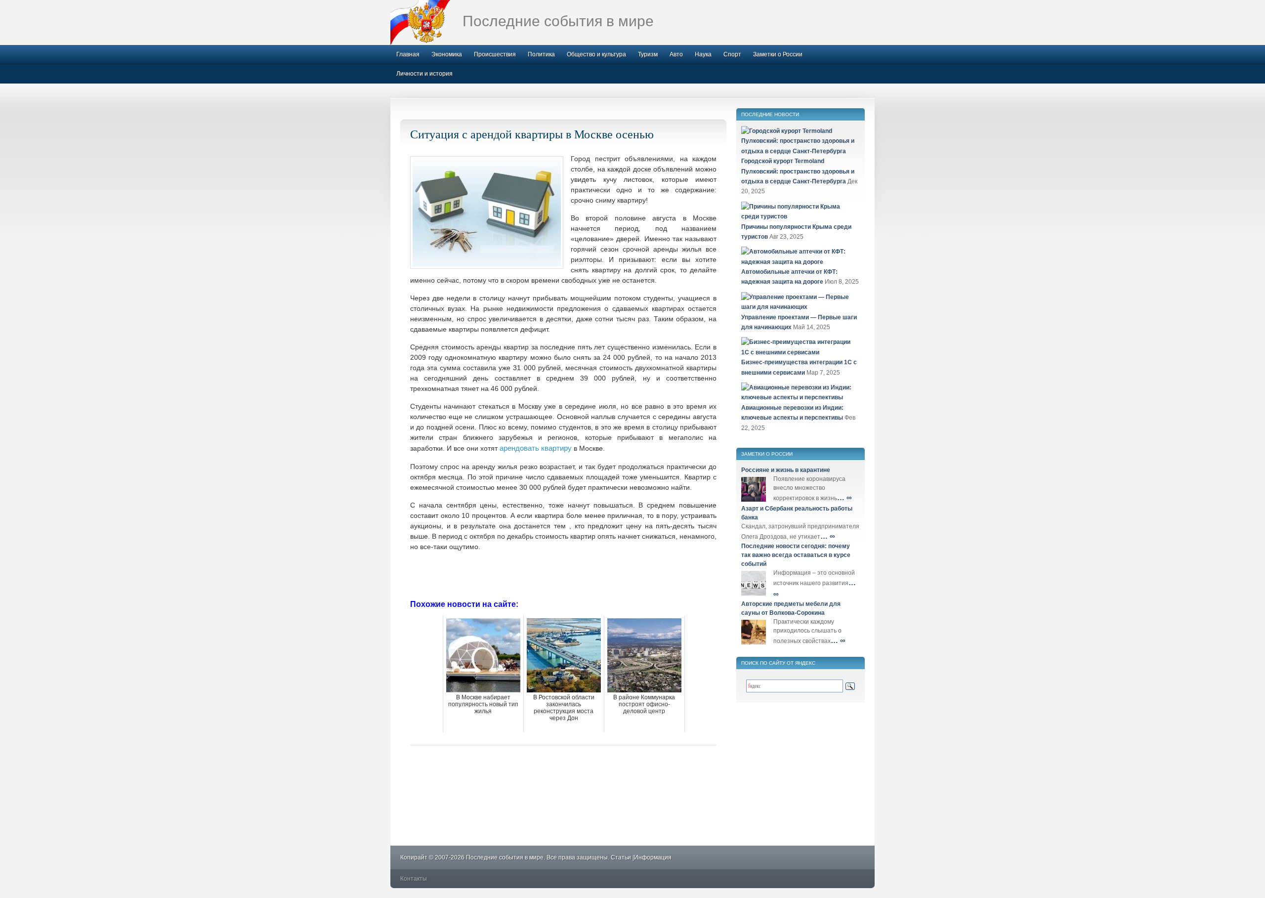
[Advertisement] (563, 574)
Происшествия (495, 54)
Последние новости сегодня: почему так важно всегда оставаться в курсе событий (795, 555)
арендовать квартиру (536, 448)
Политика (541, 54)
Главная (408, 54)
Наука (703, 54)
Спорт (732, 54)
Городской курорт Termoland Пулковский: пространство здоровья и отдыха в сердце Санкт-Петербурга (797, 171)
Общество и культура (596, 54)
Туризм (648, 54)
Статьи (621, 857)
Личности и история (424, 73)
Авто (676, 54)
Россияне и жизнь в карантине (785, 470)
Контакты (413, 878)
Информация (653, 857)
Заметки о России (777, 54)
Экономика (446, 54)
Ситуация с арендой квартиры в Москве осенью (532, 134)
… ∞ (844, 497)
